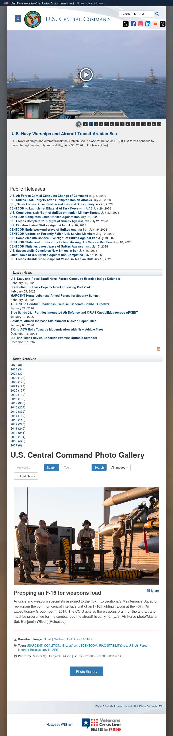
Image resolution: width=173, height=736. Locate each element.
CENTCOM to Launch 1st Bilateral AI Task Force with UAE (50, 208)
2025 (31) (17, 369)
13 (148, 124)
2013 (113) (18, 420)
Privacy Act (144, 706)
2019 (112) (18, 394)
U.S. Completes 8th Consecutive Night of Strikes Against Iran (53, 238)
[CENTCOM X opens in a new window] (125, 23)
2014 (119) (18, 416)
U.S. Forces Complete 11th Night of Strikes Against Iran (49, 221)
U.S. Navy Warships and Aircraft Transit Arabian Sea (64, 133)
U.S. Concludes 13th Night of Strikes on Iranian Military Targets (54, 212)
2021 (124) (18, 386)
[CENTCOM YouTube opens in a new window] (155, 23)
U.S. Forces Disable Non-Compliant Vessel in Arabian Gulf (51, 259)
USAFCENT (34, 645)
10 (133, 124)
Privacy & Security (104, 706)
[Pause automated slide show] (79, 124)
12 (143, 124)
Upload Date (25, 476)
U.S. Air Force (138, 645)
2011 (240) (18, 428)
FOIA (135, 706)
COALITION (52, 645)
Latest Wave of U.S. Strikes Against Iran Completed (46, 255)
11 (138, 124)
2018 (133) (18, 399)
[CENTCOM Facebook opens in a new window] (133, 23)
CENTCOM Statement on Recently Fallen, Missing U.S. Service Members (61, 242)
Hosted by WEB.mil (59, 724)
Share (155, 590)
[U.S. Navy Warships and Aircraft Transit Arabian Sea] (86, 74)
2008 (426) (18, 441)
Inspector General (123, 706)
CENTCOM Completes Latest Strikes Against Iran (44, 217)
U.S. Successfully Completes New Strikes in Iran (43, 250)
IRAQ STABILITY (110, 645)
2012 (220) (18, 424)
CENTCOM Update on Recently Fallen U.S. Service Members (52, 233)
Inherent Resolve (29, 650)
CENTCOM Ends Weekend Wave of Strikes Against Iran (48, 229)
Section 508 (156, 706)
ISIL (64, 645)
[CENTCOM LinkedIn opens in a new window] (148, 23)
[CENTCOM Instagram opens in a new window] (140, 23)
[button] (92, 3)
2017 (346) (18, 403)
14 (154, 124)
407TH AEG (50, 650)
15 (159, 124)
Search (51, 467)
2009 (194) (18, 437)
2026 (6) (16, 365)
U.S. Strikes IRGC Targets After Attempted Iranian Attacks (50, 200)
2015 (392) (18, 411)
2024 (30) (17, 373)
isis (125, 645)
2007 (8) (16, 445)
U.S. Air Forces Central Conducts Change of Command (48, 195)
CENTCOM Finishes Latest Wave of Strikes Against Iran (49, 246)
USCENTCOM (87, 645)
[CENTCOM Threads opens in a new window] (162, 23)
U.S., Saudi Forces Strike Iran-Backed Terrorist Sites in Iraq (51, 204)
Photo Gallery (86, 671)
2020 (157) (18, 390)
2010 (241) (18, 432)
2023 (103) (18, 377)
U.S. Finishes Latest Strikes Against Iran (38, 225)
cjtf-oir (73, 645)
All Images (118, 467)
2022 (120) (18, 382)
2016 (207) (18, 407)
